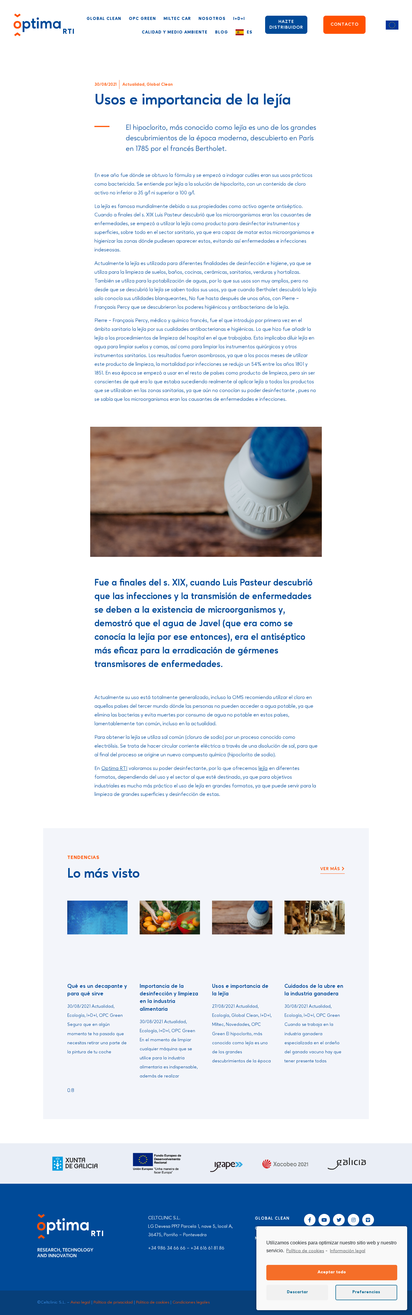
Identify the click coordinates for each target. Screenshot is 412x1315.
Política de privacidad (113, 1302)
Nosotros (212, 19)
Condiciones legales (191, 1302)
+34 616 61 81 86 (207, 1248)
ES (249, 32)
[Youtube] (324, 1219)
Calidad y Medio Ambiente (175, 32)
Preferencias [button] (366, 1292)
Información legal (347, 1251)
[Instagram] (353, 1219)
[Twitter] (338, 1219)
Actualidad (133, 84)
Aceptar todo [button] (332, 1272)
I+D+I (239, 19)
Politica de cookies (152, 1302)
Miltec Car (177, 19)
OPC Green (142, 19)
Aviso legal (80, 1302)
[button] (332, 869)
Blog (221, 32)
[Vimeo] (368, 1219)
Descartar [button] (297, 1292)
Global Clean (104, 19)
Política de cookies (305, 1251)
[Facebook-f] (309, 1219)
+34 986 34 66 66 (166, 1248)
